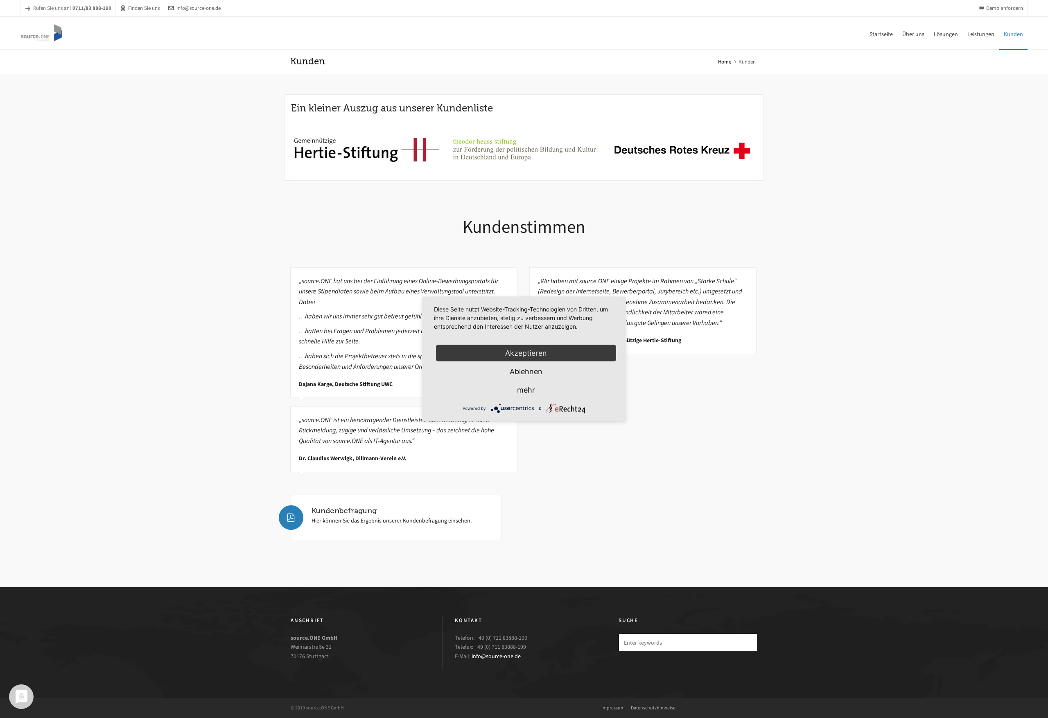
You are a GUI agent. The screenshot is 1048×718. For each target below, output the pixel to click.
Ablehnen (526, 371)
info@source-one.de (198, 8)
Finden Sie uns (144, 8)
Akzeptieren (526, 353)
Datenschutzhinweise (653, 707)
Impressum (613, 707)
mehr (526, 390)
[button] (747, 642)
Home (724, 61)
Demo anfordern (1004, 8)
